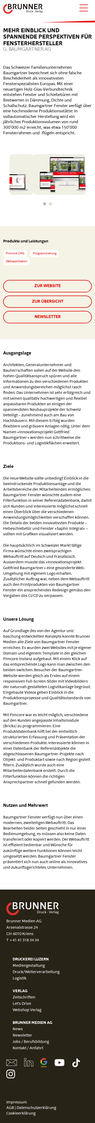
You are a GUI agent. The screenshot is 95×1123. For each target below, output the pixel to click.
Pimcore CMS (15, 253)
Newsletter (48, 317)
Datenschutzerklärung (36, 1108)
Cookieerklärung (21, 1114)
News (18, 1029)
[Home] (23, 9)
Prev (11, 187)
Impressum (16, 1102)
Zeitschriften (24, 998)
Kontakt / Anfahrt (28, 1048)
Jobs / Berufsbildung (31, 1042)
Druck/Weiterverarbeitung (36, 972)
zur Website (47, 286)
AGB (10, 1108)
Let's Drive (22, 1004)
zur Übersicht (47, 302)
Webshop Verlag (27, 1010)
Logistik (19, 979)
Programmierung (44, 253)
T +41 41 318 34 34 (22, 940)
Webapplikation (16, 261)
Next (84, 187)
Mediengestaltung (29, 966)
